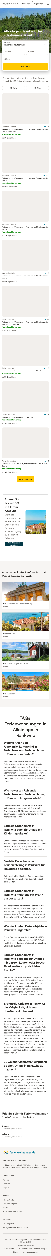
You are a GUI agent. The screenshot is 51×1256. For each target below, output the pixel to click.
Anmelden (26, 4)
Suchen (25, 66)
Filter (39, 88)
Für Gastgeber (8, 1224)
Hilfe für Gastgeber (10, 1204)
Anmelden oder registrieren (14, 544)
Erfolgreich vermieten (10, 4)
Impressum (10, 1249)
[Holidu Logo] (0, 4)
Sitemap (16, 1252)
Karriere (6, 1180)
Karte (15, 88)
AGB (18, 1249)
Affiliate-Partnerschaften (12, 1211)
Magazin (6, 1187)
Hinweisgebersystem (30, 1252)
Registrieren (38, 4)
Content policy (39, 1249)
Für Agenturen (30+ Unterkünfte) (15, 1227)
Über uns (6, 1184)
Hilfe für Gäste (8, 1200)
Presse (5, 1207)
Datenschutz (27, 1249)
